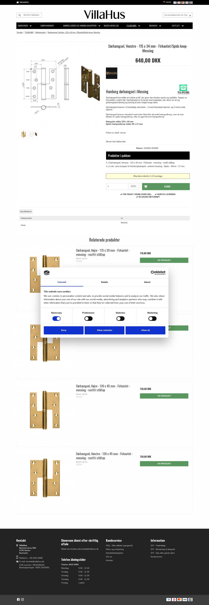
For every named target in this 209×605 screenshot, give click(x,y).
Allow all (145, 330)
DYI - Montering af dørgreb (163, 549)
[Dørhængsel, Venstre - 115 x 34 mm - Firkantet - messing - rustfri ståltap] (45, 342)
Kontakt (109, 560)
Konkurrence (156, 556)
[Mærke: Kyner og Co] (113, 74)
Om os (109, 556)
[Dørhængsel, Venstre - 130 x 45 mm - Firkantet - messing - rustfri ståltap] (45, 478)
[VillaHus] (104, 14)
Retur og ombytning (115, 549)
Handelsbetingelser (114, 553)
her (124, 141)
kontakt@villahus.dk (35, 561)
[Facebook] (18, 599)
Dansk (168, 2)
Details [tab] (104, 282)
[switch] (88, 318)
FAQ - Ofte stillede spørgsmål (119, 545)
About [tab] (147, 282)
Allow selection (104, 330)
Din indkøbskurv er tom (175, 15)
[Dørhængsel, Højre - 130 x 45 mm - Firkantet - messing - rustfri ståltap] (45, 410)
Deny (63, 330)
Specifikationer (26, 212)
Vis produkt (164, 260)
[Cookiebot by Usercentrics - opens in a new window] (152, 273)
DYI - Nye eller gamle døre (163, 553)
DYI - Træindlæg (158, 545)
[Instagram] (22, 599)
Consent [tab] (62, 282)
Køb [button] (167, 186)
